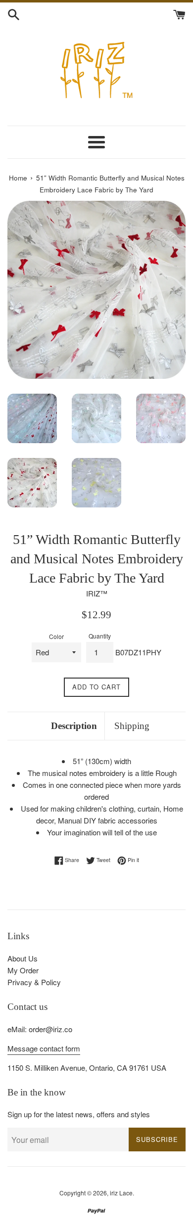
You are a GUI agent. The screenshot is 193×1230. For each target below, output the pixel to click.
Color (56, 636)
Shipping (131, 726)
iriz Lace (121, 1192)
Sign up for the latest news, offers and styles (78, 1114)
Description (74, 726)
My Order (23, 970)
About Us (22, 958)
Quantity (100, 636)
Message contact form (43, 1048)
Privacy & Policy (34, 982)
